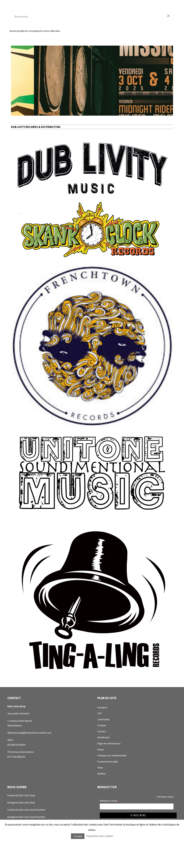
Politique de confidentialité (111, 755)
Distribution (103, 737)
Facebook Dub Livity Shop (21, 795)
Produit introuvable (107, 761)
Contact (101, 731)
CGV (99, 713)
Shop (100, 767)
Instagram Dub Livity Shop (21, 802)
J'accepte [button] (77, 836)
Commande (103, 719)
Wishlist (101, 773)
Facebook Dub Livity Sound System (26, 809)
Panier (100, 749)
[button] (92, 81)
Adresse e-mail (109, 801)
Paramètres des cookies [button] (99, 836)
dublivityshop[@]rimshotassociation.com (29, 732)
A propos (102, 707)
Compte (101, 725)
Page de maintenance (109, 743)
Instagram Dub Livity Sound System (26, 816)
